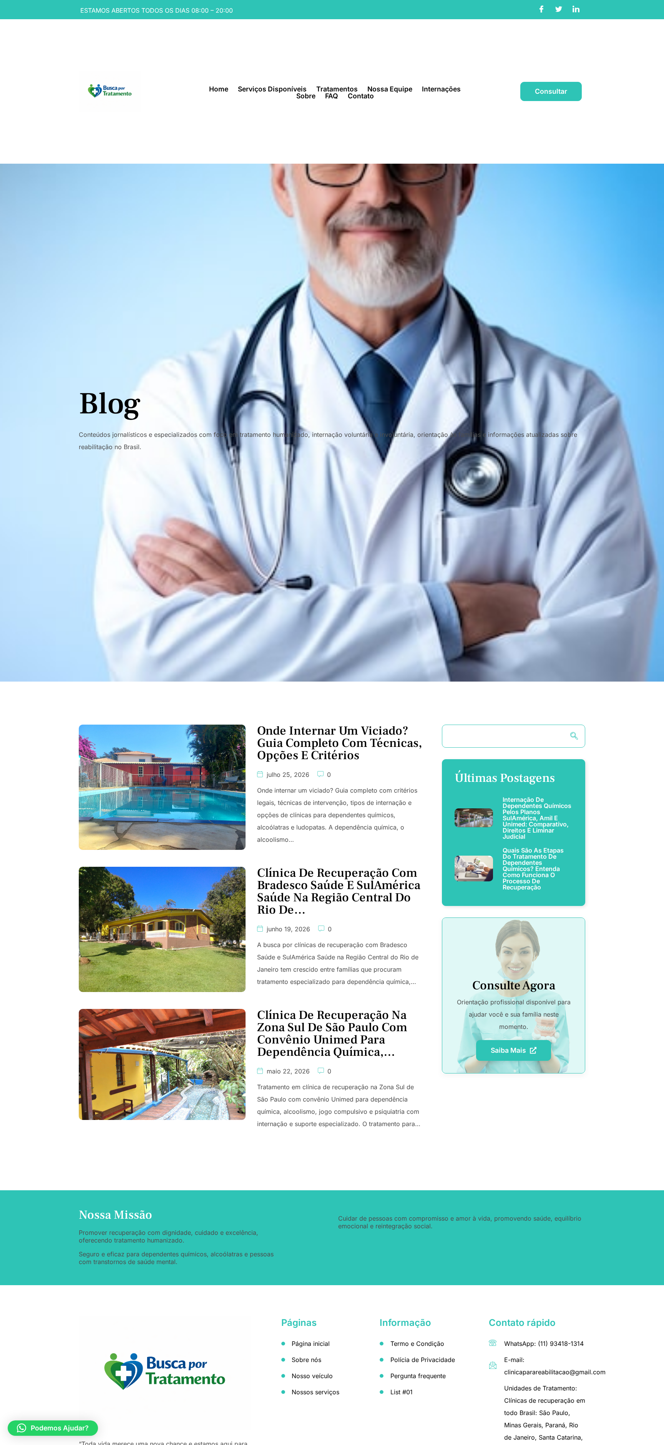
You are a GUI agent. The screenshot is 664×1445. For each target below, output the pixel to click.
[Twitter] (558, 9)
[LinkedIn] (576, 9)
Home (218, 89)
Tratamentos (337, 89)
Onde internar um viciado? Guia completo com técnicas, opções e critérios (339, 743)
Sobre (305, 96)
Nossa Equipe (389, 89)
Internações (441, 89)
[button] (53, 1428)
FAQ (331, 96)
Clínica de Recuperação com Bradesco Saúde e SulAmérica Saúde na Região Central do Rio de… (338, 891)
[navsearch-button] (513, 736)
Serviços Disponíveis (272, 89)
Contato (361, 96)
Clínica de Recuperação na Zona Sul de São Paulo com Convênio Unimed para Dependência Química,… (332, 1033)
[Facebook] (541, 9)
